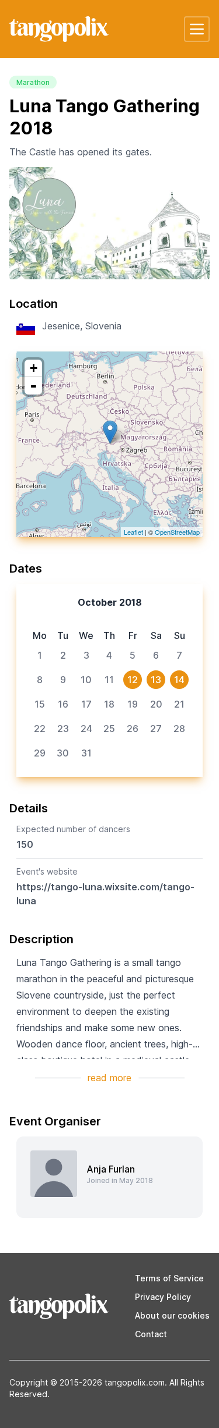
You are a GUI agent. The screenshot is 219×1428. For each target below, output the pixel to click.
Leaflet (133, 532)
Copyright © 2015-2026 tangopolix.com (87, 1382)
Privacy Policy (163, 1297)
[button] (197, 29)
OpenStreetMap (177, 532)
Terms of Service (169, 1278)
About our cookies (172, 1315)
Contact (151, 1334)
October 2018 (110, 602)
